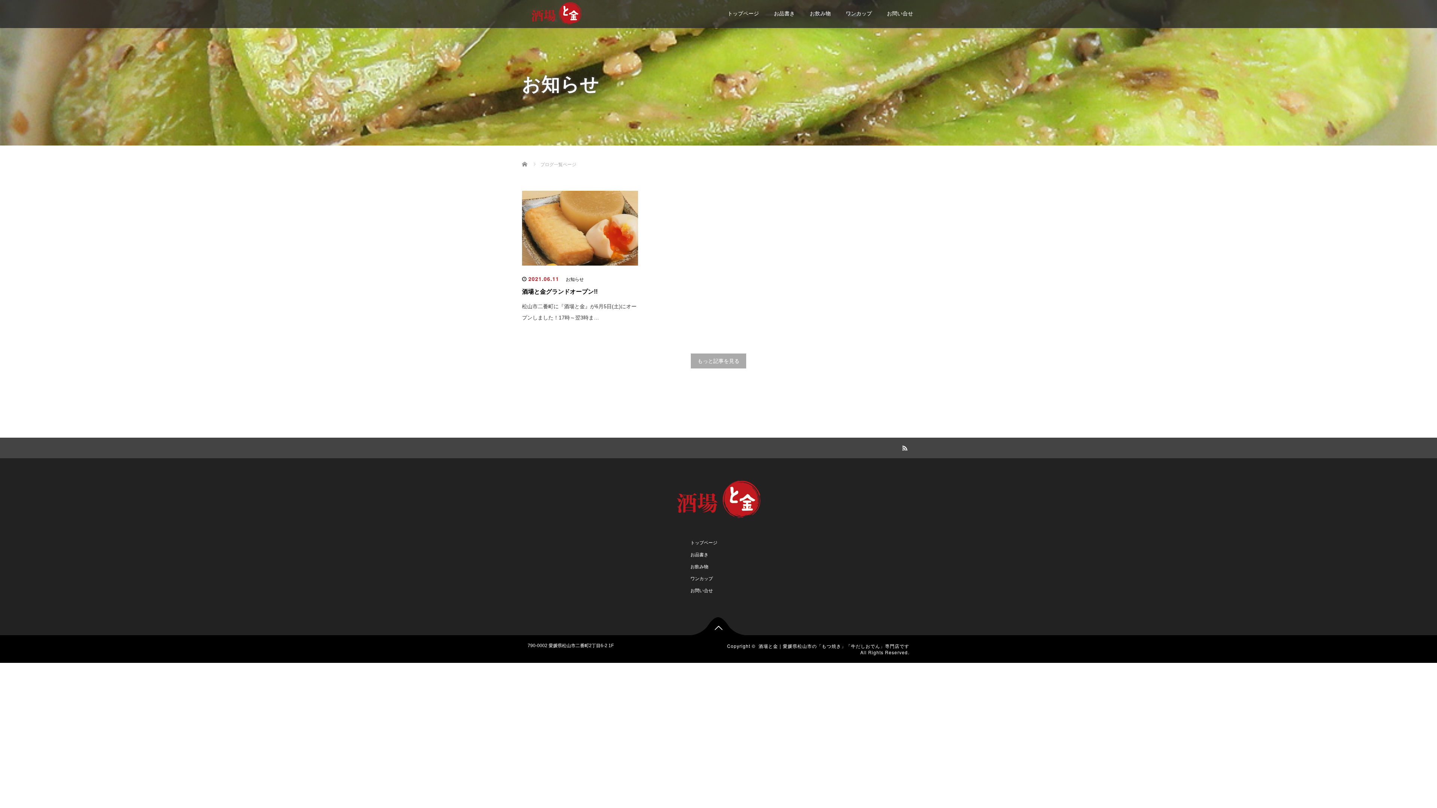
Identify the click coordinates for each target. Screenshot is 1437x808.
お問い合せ (900, 13)
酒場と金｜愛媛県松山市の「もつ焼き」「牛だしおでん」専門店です (834, 646)
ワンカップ (859, 13)
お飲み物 (820, 13)
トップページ (743, 13)
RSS (903, 447)
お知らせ (575, 279)
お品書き (784, 13)
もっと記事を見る (718, 361)
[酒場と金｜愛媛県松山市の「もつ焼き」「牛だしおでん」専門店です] (556, 12)
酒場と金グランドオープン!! (560, 291)
